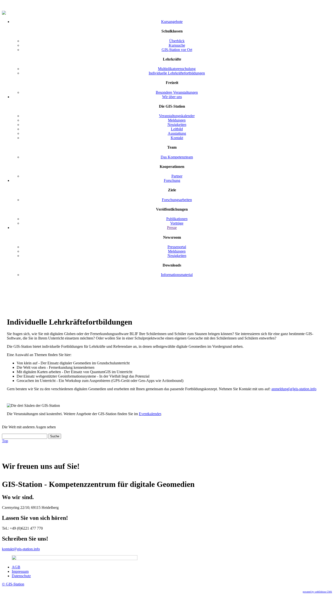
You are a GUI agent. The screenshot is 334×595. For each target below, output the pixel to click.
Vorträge (176, 223)
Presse (172, 228)
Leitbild (177, 129)
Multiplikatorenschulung (177, 69)
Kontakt (177, 138)
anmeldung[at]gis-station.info (293, 389)
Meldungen (177, 120)
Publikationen (177, 219)
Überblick (177, 41)
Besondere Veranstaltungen (177, 92)
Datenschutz (21, 576)
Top (5, 441)
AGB (16, 567)
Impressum (20, 571)
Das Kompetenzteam (177, 157)
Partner (176, 176)
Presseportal (176, 247)
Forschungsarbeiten (177, 200)
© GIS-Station (13, 584)
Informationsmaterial (177, 275)
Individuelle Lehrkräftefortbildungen (177, 73)
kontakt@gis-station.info (21, 549)
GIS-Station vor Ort (177, 50)
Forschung (172, 180)
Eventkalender (150, 414)
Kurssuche (177, 45)
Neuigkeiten (176, 125)
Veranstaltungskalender (177, 116)
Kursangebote (172, 22)
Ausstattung (177, 133)
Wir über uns (172, 97)
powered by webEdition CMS (317, 591)
